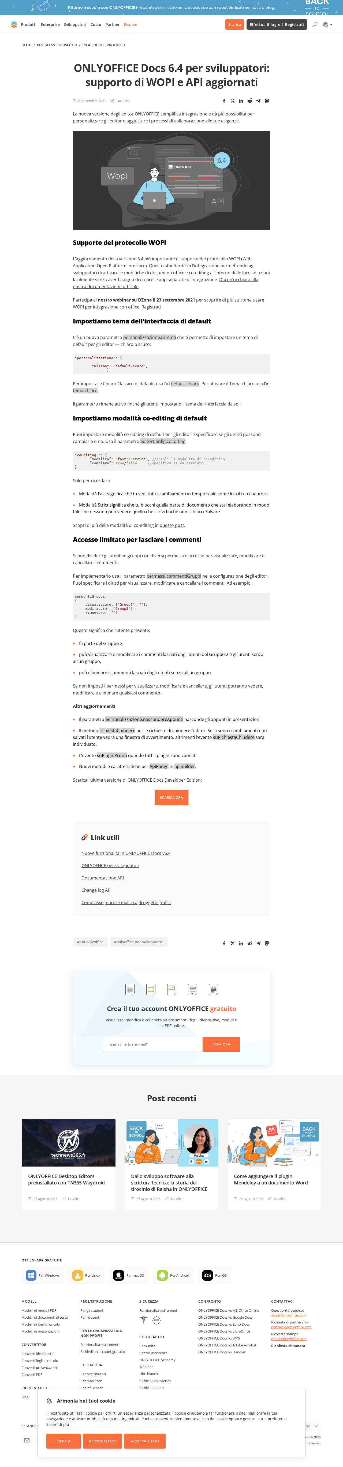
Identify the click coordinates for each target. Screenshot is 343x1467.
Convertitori (34, 1344)
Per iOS (221, 1275)
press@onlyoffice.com (289, 1338)
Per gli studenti (92, 1310)
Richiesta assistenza (155, 1380)
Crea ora (221, 1044)
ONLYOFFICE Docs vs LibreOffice (224, 1331)
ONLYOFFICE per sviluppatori (110, 865)
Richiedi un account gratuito (102, 1351)
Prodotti (28, 24)
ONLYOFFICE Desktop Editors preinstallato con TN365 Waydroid (66, 1179)
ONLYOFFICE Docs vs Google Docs (225, 1317)
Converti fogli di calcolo (39, 1360)
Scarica (234, 24)
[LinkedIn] (241, 101)
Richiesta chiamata (288, 1345)
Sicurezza (149, 1301)
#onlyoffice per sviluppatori (138, 941)
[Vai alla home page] (14, 24)
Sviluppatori (75, 24)
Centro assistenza (153, 1352)
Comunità (147, 1346)
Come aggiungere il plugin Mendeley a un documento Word (271, 1179)
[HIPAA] (143, 1321)
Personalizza (102, 1441)
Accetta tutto (145, 1441)
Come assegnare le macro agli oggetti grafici (126, 902)
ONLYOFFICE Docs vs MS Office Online (228, 1310)
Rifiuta (64, 1441)
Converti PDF (31, 1374)
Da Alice (74, 1198)
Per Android (179, 1275)
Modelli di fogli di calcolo (40, 1324)
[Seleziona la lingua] (327, 24)
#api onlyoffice (90, 941)
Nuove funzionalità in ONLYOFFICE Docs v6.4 (125, 853)
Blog (26, 45)
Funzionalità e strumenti (99, 1344)
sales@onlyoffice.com (288, 1315)
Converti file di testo (37, 1353)
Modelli (29, 1301)
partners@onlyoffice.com (291, 1327)
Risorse (130, 24)
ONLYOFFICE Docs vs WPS (219, 1338)
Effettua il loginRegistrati (277, 24)
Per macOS (135, 1275)
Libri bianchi (149, 1373)
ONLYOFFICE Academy (157, 1359)
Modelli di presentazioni (40, 1331)
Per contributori (93, 1374)
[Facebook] (224, 101)
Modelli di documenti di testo (44, 1317)
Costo (96, 24)
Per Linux (92, 1275)
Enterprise (50, 24)
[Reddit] (250, 101)
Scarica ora (171, 797)
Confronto (209, 1301)
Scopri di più (57, 1424)
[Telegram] (258, 101)
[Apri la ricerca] (315, 24)
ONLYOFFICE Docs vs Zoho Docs (223, 1324)
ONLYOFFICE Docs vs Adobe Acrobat (227, 1345)
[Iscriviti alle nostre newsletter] (26, 1440)
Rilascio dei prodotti (104, 45)
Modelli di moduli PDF (38, 1310)
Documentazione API (102, 878)
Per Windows (49, 1275)
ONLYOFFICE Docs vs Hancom (222, 1352)
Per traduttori (91, 1381)
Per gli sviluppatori (57, 45)
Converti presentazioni (39, 1367)
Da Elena (123, 100)
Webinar (146, 1366)
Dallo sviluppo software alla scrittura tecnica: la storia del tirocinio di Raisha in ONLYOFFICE (169, 1182)
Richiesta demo (151, 1387)
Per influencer (91, 1387)
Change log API (96, 890)
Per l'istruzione (96, 1301)
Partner (113, 24)
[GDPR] (156, 1321)
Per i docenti (90, 1317)
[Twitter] (232, 101)
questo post (172, 525)
